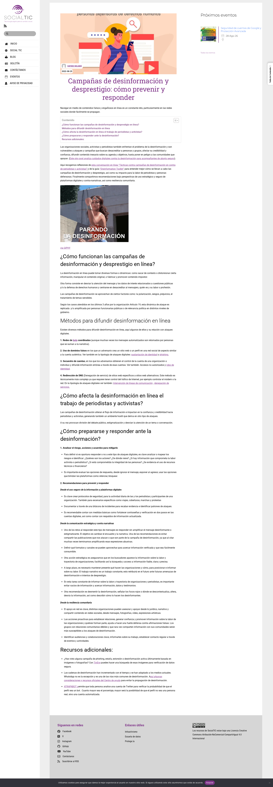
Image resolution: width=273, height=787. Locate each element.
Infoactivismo (131, 731)
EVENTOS (15, 76)
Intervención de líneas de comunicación (133, 383)
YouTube (67, 751)
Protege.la (130, 741)
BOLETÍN (14, 63)
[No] (269, 782)
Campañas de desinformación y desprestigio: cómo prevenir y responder (118, 89)
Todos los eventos (208, 53)
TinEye (97, 662)
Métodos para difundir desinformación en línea (86, 128)
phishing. (164, 354)
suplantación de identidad (144, 354)
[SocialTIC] (18, 20)
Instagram (67, 741)
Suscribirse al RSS (70, 761)
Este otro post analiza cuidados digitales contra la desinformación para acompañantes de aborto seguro (122, 158)
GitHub (65, 746)
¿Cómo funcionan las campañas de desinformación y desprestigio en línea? (100, 124)
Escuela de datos (133, 736)
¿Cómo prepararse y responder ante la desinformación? (90, 135)
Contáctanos (68, 756)
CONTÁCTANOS (18, 69)
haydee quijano (74, 66)
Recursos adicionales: (73, 139)
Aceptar (209, 782)
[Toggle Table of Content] (174, 120)
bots (75, 340)
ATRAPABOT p (71, 686)
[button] (270, 74)
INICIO (13, 43)
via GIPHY (65, 248)
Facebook (67, 731)
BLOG (13, 56)
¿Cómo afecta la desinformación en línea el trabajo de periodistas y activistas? (102, 132)
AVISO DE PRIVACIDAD (21, 83)
